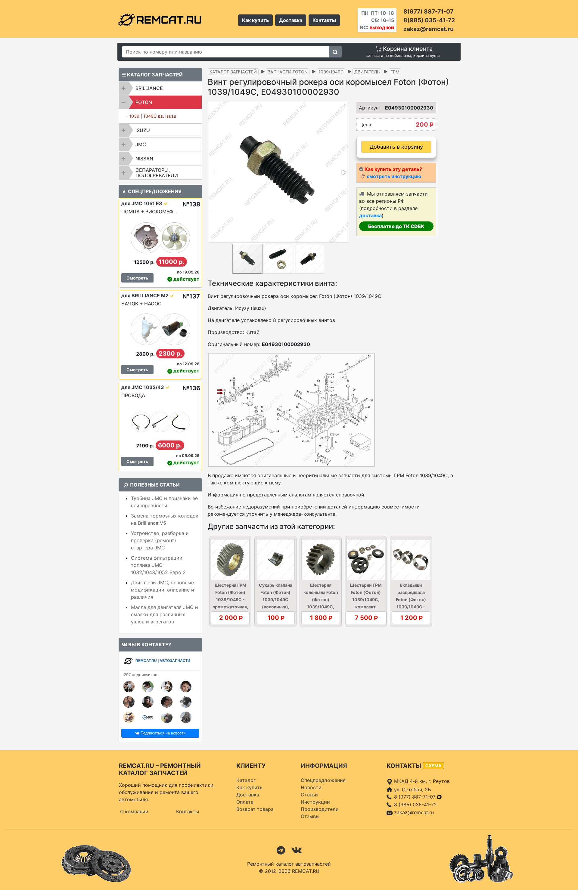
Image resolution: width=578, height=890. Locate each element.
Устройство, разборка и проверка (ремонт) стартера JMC (160, 540)
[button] (343, 172)
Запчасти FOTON (288, 71)
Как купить (255, 20)
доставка (370, 215)
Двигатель (367, 71)
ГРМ (394, 71)
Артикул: (367, 108)
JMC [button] (140, 144)
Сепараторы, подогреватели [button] (156, 172)
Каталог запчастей (233, 71)
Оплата (244, 802)
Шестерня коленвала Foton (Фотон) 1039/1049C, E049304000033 (320, 600)
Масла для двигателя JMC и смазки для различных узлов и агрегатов (164, 614)
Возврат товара (255, 809)
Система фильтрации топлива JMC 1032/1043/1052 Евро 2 (158, 565)
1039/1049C (331, 71)
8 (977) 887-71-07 (415, 797)
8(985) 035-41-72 (429, 20)
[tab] (160, 88)
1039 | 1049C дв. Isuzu (152, 116)
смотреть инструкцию (394, 176)
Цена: (365, 125)
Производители (320, 809)
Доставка (290, 20)
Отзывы (310, 816)
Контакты (324, 20)
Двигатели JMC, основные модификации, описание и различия (162, 589)
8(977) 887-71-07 (428, 11)
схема (433, 765)
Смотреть (137, 277)
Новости (311, 787)
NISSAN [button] (144, 159)
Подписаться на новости (162, 733)
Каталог (246, 780)
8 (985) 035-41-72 (415, 805)
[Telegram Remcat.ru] (281, 850)
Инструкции (315, 802)
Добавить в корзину (396, 147)
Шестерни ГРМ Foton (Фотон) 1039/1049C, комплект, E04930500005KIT (366, 600)
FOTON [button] (143, 102)
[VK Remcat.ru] (296, 850)
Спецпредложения (323, 780)
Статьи (309, 795)
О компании (134, 811)
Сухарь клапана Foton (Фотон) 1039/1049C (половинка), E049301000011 (275, 600)
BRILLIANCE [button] (149, 88)
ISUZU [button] (142, 130)
